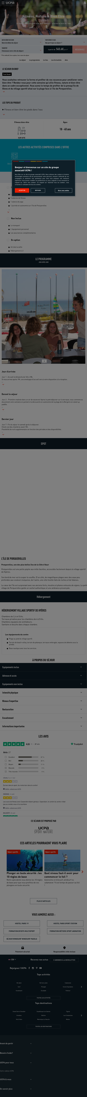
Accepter (22, 190)
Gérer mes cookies (63, 190)
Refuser (38, 190)
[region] (43, 178)
